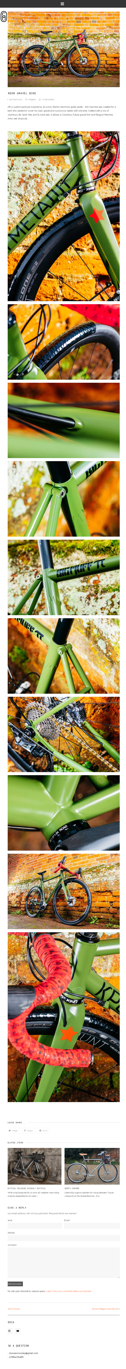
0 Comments (48, 99)
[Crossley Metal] (3, 16)
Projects (32, 99)
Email (67, 1220)
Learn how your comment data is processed (68, 1291)
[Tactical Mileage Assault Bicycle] (33, 1166)
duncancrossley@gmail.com (23, 1353)
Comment (11, 1245)
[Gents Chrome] (92, 1166)
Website (10, 1233)
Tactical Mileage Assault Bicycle (26, 1188)
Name (9, 1220)
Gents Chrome (72, 1188)
